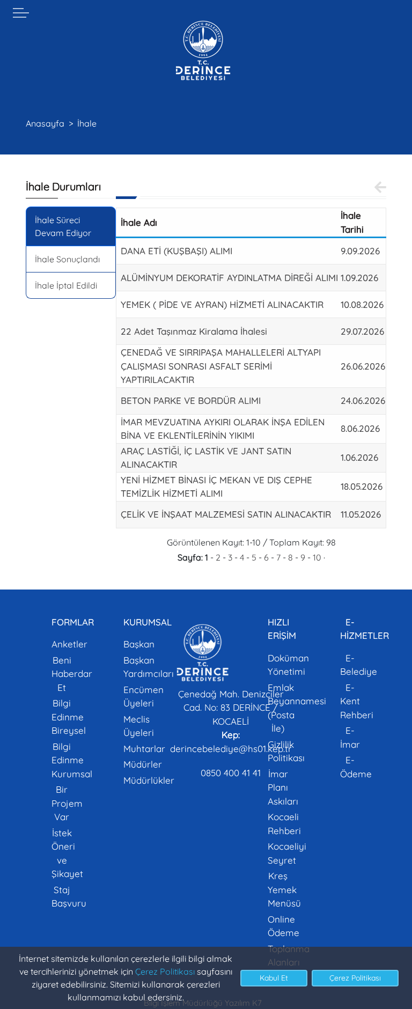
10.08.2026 (362, 304)
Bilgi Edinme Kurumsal (72, 760)
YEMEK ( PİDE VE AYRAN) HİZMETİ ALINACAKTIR (222, 304)
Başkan (138, 644)
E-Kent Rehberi (356, 701)
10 (317, 557)
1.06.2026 (359, 457)
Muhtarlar (144, 748)
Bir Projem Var (67, 803)
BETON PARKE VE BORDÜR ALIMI (191, 400)
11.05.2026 (361, 514)
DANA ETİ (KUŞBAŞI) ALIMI (176, 250)
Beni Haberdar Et (72, 673)
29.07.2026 (362, 331)
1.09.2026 (359, 277)
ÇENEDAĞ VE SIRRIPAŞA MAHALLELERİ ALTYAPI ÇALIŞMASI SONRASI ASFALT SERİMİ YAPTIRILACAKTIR (221, 366)
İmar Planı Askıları (283, 787)
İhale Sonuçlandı (67, 259)
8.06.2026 (360, 428)
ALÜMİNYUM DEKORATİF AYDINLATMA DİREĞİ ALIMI (229, 277)
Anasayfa (45, 123)
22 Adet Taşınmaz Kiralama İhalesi (194, 331)
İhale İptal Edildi (66, 285)
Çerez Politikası (165, 971)
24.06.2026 (363, 400)
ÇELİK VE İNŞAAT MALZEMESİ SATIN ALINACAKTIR (226, 514)
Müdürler (142, 764)
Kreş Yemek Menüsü (284, 889)
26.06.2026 (363, 366)
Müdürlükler (148, 780)
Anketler (69, 644)
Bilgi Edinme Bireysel (69, 716)
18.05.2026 (361, 486)
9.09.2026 (360, 250)
